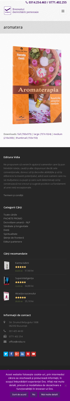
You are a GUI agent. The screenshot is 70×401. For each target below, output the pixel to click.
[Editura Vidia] (28, 10)
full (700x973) (24, 134)
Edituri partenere (13, 241)
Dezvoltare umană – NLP (17, 222)
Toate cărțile (10, 214)
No (33, 394)
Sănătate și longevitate (16, 226)
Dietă (6, 230)
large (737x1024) (42, 134)
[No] (65, 385)
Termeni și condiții (13, 195)
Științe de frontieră (14, 237)
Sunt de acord (19, 394)
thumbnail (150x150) (27, 137)
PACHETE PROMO (13, 218)
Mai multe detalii (49, 394)
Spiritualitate (10, 233)
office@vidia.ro (17, 341)
